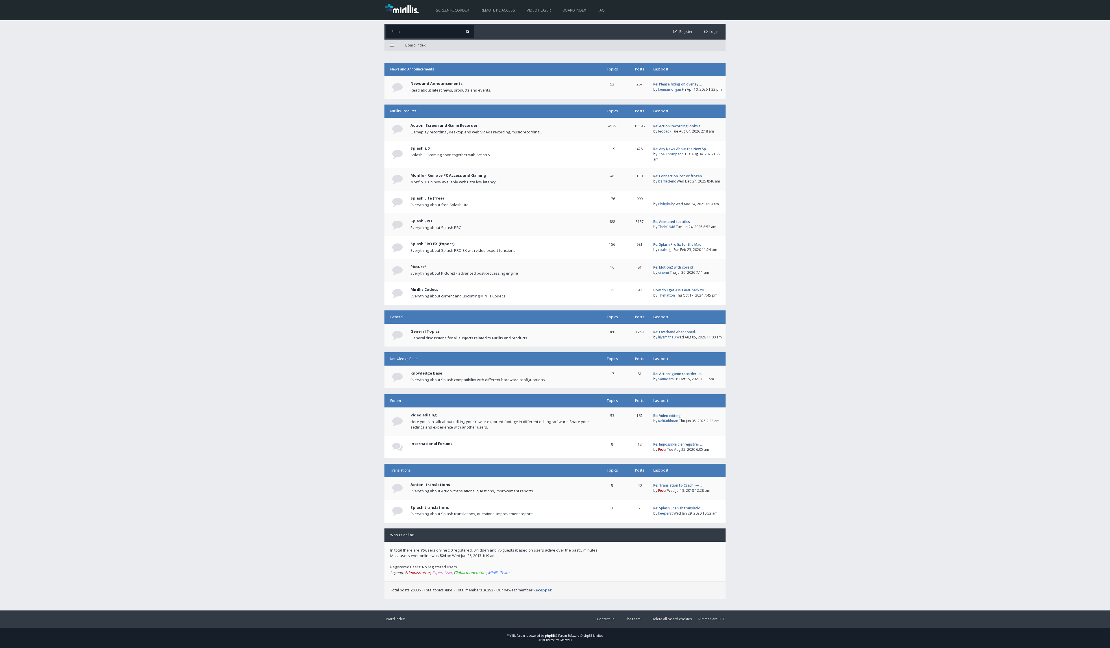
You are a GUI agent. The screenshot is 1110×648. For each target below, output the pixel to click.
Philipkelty (666, 204)
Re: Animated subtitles (671, 221)
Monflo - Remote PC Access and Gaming (448, 175)
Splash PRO (421, 221)
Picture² (418, 266)
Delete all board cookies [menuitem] (672, 619)
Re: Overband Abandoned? (675, 331)
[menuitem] (711, 31)
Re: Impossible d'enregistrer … (678, 444)
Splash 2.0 (420, 148)
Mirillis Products (403, 111)
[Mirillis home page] (402, 8)
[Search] (467, 31)
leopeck (664, 131)
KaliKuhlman (668, 420)
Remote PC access (498, 10)
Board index (574, 10)
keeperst (665, 513)
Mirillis (511, 636)
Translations (400, 470)
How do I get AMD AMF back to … (680, 290)
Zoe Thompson (671, 154)
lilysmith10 (667, 337)
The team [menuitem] (633, 619)
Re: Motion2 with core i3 (673, 267)
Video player (539, 10)
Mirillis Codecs (424, 289)
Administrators (417, 572)
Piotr (662, 449)
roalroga (665, 249)
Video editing (423, 415)
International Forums (431, 443)
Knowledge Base (403, 358)
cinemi (663, 272)
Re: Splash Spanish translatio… (678, 508)
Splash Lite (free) (427, 198)
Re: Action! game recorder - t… (678, 373)
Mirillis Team (498, 572)
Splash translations (429, 507)
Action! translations (430, 484)
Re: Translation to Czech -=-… (677, 485)
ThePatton (666, 295)
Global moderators (470, 572)
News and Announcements (412, 69)
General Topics (425, 331)
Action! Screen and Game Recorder (444, 125)
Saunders (666, 379)
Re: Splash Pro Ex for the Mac (677, 244)
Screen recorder (452, 10)
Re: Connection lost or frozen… (678, 176)
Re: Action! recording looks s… (678, 126)
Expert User (442, 572)
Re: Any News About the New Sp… (680, 148)
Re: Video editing (667, 415)
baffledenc (667, 181)
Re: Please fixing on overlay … (677, 84)
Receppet (542, 590)
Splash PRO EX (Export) (432, 243)
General (396, 316)
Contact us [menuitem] (605, 619)
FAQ (601, 10)
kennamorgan (669, 89)
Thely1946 (666, 226)
